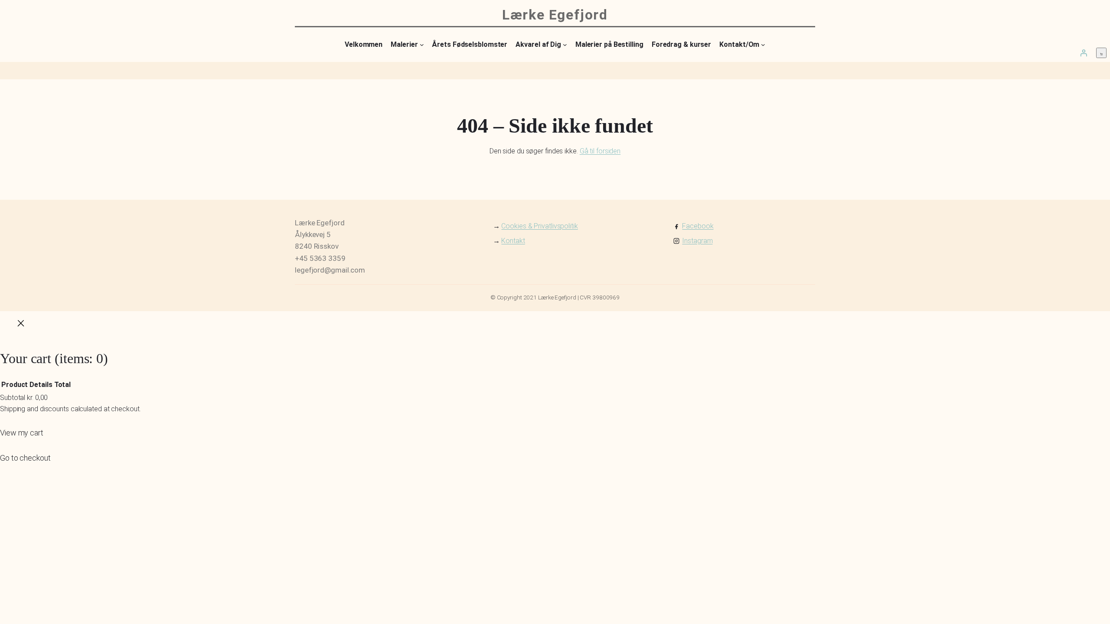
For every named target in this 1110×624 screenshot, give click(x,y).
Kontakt (513, 241)
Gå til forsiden (600, 151)
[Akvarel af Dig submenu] (565, 44)
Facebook (697, 226)
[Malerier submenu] (422, 44)
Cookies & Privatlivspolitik (539, 226)
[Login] (1083, 53)
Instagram (697, 241)
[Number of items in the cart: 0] (1101, 53)
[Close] (21, 325)
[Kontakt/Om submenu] (763, 44)
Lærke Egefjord (554, 14)
